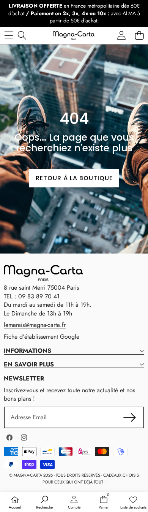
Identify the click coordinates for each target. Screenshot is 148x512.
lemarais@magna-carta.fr (35, 324)
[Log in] (121, 35)
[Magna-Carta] (74, 35)
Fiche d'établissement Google (41, 336)
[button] (139, 35)
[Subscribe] (129, 417)
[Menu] (8, 35)
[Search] (21, 35)
